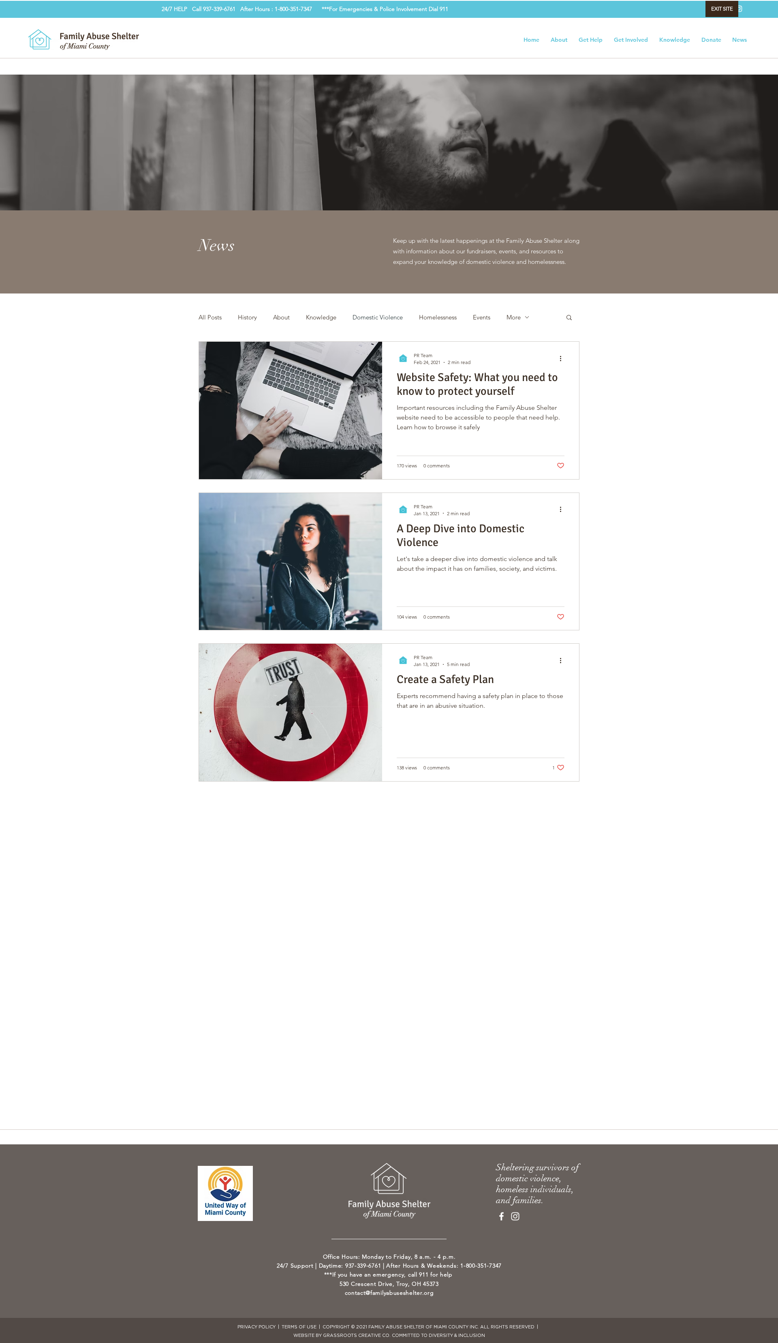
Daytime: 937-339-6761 (350, 1265)
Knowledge (321, 317)
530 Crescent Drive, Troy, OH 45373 (389, 1283)
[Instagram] (739, 8)
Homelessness (438, 317)
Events (481, 317)
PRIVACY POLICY (257, 1327)
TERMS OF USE (299, 1327)
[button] (569, 318)
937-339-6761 (221, 9)
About (281, 317)
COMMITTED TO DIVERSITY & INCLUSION (438, 1335)
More (514, 317)
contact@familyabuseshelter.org (389, 1292)
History (247, 317)
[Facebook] (501, 1216)
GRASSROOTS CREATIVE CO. (357, 1335)
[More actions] (563, 358)
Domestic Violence (378, 317)
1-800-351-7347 (481, 1265)
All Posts (210, 317)
